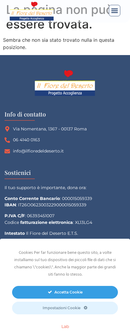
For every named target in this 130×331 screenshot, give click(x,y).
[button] (114, 10)
